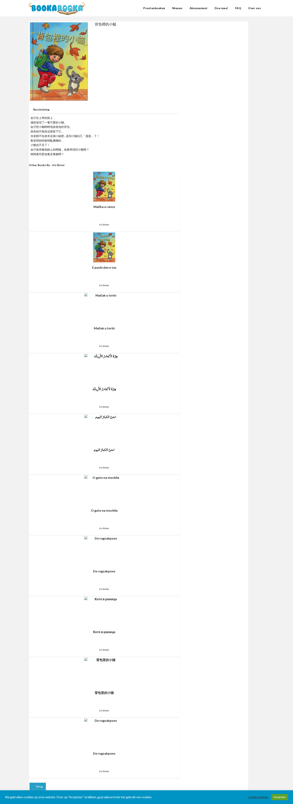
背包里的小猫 (104, 692)
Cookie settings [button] (258, 797)
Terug (39, 786)
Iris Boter (104, 224)
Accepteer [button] (280, 797)
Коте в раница (104, 632)
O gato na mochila (104, 510)
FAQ (238, 8)
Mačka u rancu (104, 207)
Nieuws (177, 8)
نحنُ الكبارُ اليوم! (104, 449)
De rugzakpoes (104, 571)
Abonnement (199, 8)
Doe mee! (221, 8)
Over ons (254, 8)
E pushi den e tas (104, 267)
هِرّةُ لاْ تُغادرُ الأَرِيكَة (104, 389)
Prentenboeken (154, 8)
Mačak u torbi (104, 328)
